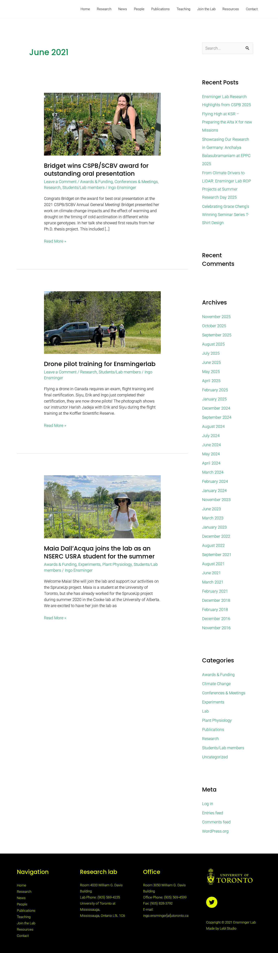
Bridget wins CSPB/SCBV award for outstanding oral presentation (96, 169)
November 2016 (216, 627)
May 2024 (211, 453)
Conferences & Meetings (136, 181)
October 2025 (214, 325)
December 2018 (216, 600)
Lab (205, 711)
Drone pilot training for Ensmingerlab (99, 364)
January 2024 (214, 490)
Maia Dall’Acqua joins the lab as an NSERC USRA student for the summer (99, 552)
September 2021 (216, 554)
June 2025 (211, 362)
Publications (160, 9)
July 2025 (211, 353)
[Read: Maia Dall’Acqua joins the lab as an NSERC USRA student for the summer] (102, 506)
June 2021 (211, 572)
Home (85, 9)
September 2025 (216, 335)
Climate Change (216, 683)
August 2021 (213, 563)
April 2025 (211, 380)
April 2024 (211, 463)
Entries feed (212, 812)
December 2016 (216, 618)
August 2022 (213, 545)
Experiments (89, 564)
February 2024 (215, 481)
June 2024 (211, 444)
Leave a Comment (60, 181)
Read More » (55, 241)
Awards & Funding (96, 181)
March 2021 (212, 582)
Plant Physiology (117, 564)
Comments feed (216, 822)
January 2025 (214, 399)
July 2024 (211, 435)
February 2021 (215, 591)
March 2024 (212, 472)
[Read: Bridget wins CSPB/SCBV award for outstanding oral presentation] (102, 123)
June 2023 (211, 508)
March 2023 (212, 518)
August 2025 (213, 344)
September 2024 (216, 417)
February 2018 (215, 609)
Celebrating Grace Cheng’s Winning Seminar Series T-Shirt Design (225, 214)
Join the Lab (206, 9)
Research (104, 9)
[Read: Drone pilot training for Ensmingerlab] (102, 322)
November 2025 (216, 316)
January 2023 (214, 527)
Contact (252, 9)
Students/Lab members (83, 187)
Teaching (183, 9)
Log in (207, 803)
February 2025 (215, 389)
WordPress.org (215, 831)
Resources (230, 9)
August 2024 (213, 426)
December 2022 (216, 536)
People (139, 9)
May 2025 (211, 371)
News (122, 9)
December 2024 (216, 408)
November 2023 (216, 499)
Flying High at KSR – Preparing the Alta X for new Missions (227, 122)
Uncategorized (215, 757)
